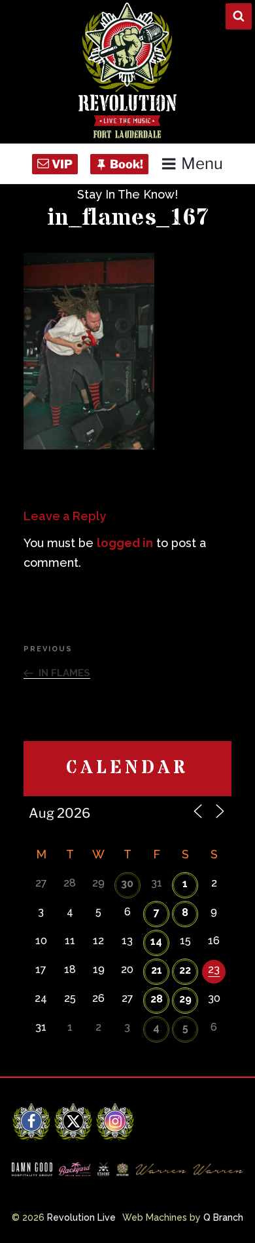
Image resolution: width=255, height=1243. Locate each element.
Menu (202, 163)
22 (185, 970)
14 (156, 941)
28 (156, 999)
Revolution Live (81, 1217)
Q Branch (223, 1217)
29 (185, 999)
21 (156, 970)
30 (127, 883)
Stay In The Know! (127, 194)
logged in (125, 543)
